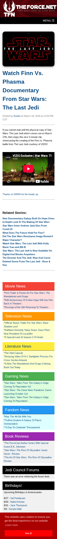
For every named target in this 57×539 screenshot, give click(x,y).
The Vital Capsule (14, 353)
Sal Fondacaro (17, 498)
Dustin (17, 116)
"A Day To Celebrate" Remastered (22, 427)
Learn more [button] (11, 525)
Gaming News (17, 376)
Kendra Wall (15, 509)
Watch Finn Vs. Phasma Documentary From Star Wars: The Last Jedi (25, 90)
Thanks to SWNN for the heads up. (21, 194)
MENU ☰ (48, 20)
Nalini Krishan (17, 501)
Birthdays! (13, 485)
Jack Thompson (18, 505)
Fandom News (17, 410)
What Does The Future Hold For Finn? (23, 232)
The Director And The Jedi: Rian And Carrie (26, 257)
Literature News (18, 346)
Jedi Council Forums (22, 470)
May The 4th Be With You (18, 416)
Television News (18, 316)
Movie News (15, 286)
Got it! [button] (28, 533)
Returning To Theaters (26, 307)
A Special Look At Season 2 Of (24, 337)
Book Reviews (17, 436)
